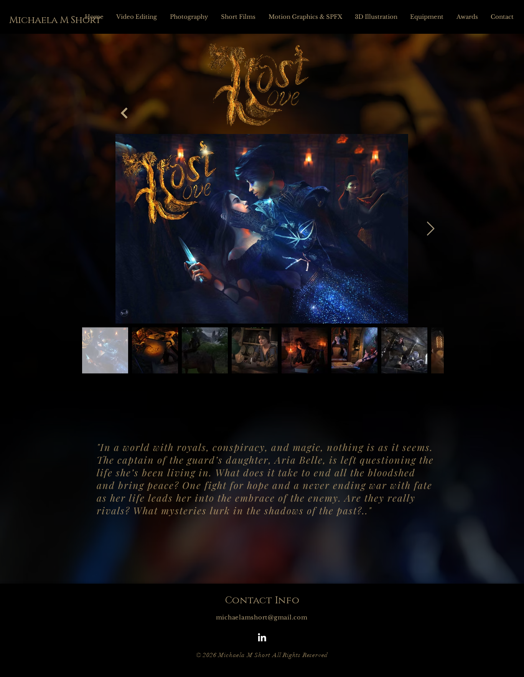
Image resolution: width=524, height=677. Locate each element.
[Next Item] (430, 228)
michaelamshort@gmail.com (262, 617)
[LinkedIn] (261, 637)
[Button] (124, 113)
